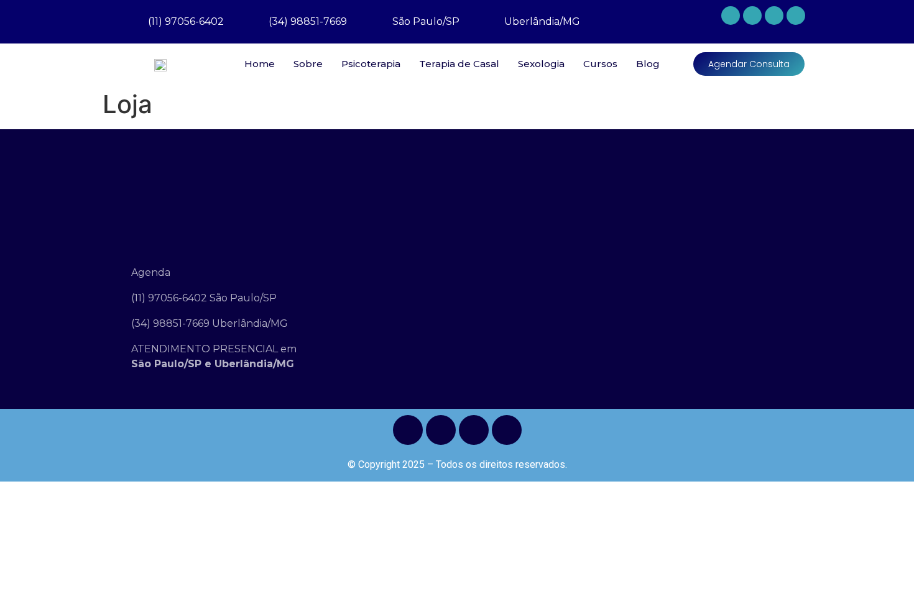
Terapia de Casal (459, 64)
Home (259, 64)
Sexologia (541, 64)
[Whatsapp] (730, 15)
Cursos (600, 64)
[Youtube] (796, 15)
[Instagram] (774, 15)
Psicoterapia (370, 64)
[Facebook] (752, 15)
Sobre (308, 64)
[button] (749, 64)
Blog (648, 64)
